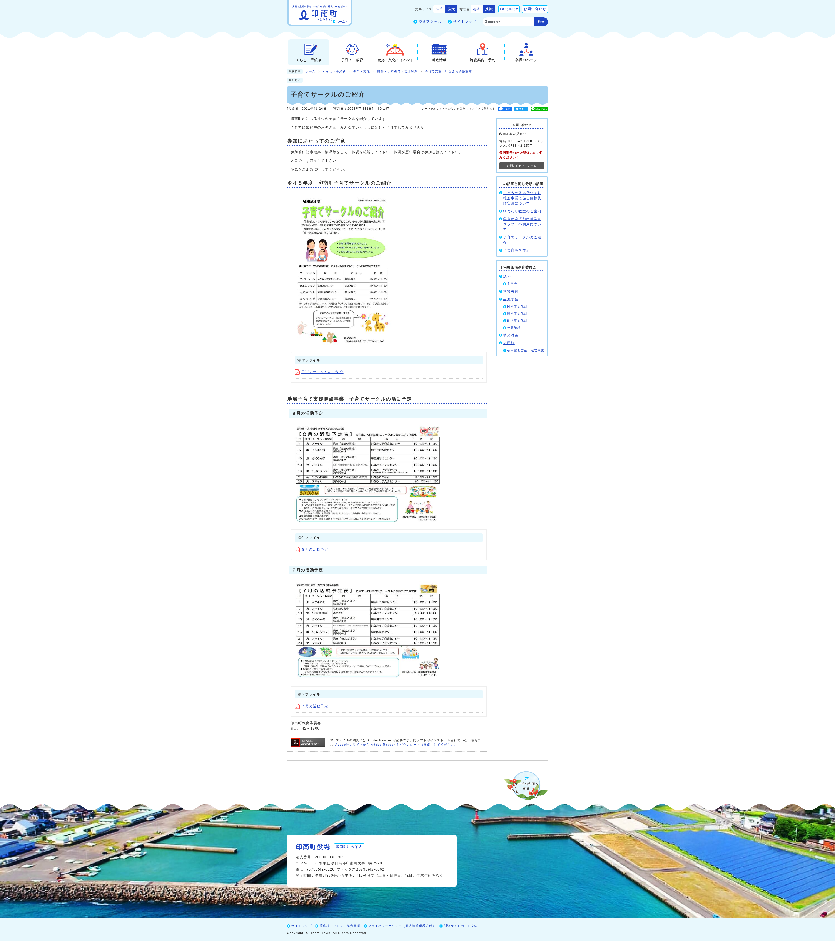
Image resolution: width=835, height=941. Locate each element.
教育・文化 (361, 71)
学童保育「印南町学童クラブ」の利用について (522, 224)
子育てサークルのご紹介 (322, 372)
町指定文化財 (517, 320)
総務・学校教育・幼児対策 (397, 71)
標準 (439, 9)
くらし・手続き (334, 71)
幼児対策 (510, 335)
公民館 (509, 343)
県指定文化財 (517, 313)
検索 (541, 21)
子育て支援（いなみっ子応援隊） (450, 71)
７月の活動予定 (314, 706)
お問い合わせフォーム (522, 165)
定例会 (512, 283)
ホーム (310, 71)
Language (509, 9)
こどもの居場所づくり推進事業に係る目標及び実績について (522, 198)
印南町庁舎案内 (349, 847)
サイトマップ (464, 21)
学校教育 (510, 291)
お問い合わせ (534, 9)
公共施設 (514, 327)
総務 (507, 276)
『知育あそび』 (516, 250)
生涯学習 (510, 299)
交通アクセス (430, 21)
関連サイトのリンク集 (461, 926)
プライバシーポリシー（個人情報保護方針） (402, 926)
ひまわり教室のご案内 (522, 211)
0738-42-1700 (520, 141)
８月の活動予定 (314, 549)
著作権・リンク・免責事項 (340, 926)
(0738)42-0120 (321, 869)
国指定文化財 (517, 306)
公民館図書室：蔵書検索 (525, 350)
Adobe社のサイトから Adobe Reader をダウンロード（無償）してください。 (396, 744)
